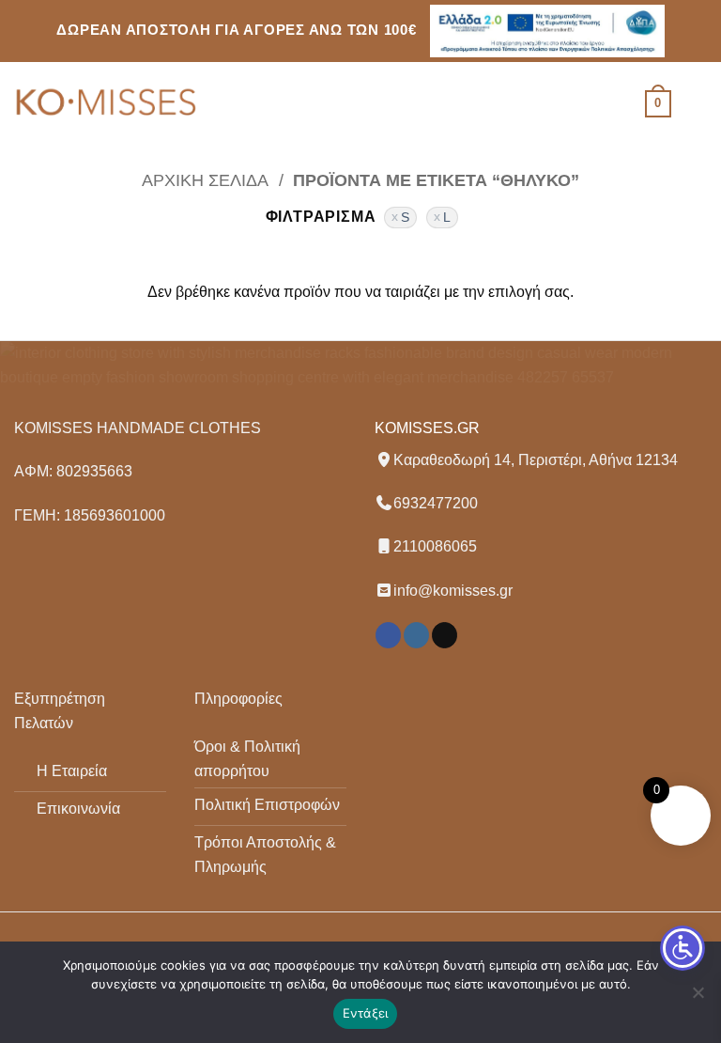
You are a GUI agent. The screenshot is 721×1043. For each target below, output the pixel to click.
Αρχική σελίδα (205, 180)
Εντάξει (366, 1012)
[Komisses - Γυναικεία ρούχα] (108, 104)
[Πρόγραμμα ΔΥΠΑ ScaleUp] (547, 31)
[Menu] (695, 104)
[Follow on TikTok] (444, 635)
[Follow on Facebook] (388, 635)
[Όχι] (697, 998)
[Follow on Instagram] (416, 635)
